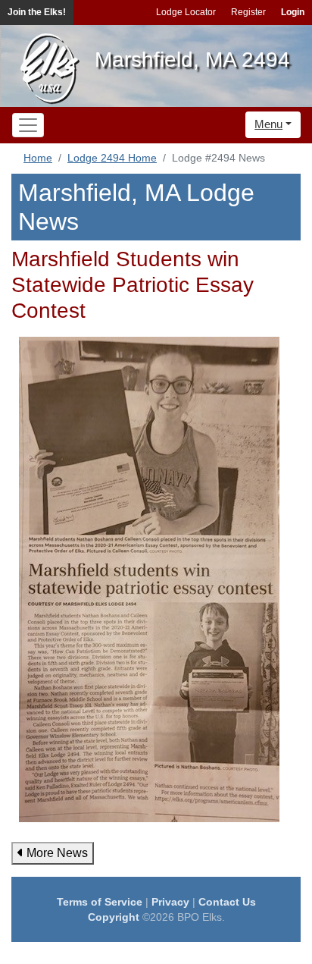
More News (55, 852)
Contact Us (227, 902)
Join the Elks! (37, 12)
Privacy (170, 902)
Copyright (113, 917)
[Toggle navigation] (28, 125)
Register (248, 12)
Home (37, 158)
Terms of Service (99, 902)
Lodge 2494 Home (112, 158)
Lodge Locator (186, 12)
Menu (268, 124)
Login (292, 12)
